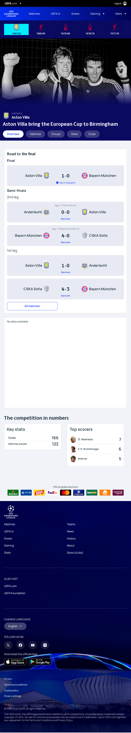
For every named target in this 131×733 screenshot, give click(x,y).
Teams (71, 524)
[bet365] (91, 493)
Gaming (9, 545)
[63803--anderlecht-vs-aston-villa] (65, 212)
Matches (9, 524)
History (71, 538)
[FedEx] (52, 493)
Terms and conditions (15, 684)
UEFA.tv (9, 531)
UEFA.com (10, 586)
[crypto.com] (78, 493)
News (70, 531)
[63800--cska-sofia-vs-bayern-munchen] (65, 289)
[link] (34, 13)
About (70, 545)
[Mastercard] (65, 493)
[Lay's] (39, 493)
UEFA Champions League (11, 13)
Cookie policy (11, 690)
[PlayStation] (26, 493)
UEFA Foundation (14, 593)
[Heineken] (13, 493)
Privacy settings (12, 696)
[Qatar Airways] (118, 493)
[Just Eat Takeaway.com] (105, 493)
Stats (7, 552)
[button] (97, 13)
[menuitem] (36, 13)
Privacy (8, 678)
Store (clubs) (75, 552)
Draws (8, 538)
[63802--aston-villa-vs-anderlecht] (65, 265)
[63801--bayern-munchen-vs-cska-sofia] (65, 235)
